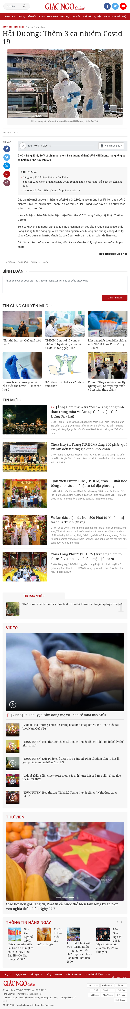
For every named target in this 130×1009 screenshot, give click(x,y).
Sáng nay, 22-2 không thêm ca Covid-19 (45, 177)
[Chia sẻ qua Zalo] (6, 165)
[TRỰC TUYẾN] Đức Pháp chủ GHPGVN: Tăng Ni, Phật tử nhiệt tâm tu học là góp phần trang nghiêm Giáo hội (71, 760)
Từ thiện (18, 24)
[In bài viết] (6, 182)
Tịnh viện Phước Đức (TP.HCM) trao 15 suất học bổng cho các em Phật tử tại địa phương (89, 483)
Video (42, 16)
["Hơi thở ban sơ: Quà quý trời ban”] (22, 324)
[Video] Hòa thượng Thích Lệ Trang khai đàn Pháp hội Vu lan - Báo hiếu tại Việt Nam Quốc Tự (71, 726)
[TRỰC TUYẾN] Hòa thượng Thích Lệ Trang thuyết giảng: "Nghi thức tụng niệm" (70, 794)
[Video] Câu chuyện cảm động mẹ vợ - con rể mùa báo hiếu (58, 715)
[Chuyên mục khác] (123, 24)
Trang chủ (9, 16)
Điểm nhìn (52, 16)
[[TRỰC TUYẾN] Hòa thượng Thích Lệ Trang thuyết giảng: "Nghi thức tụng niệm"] (12, 797)
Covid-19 (35, 262)
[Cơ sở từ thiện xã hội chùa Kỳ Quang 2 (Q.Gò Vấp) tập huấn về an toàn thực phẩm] (107, 365)
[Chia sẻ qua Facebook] (6, 148)
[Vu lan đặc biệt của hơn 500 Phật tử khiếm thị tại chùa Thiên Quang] (25, 530)
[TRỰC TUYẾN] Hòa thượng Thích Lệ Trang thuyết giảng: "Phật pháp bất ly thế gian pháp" (73, 743)
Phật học (65, 16)
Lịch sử (7, 24)
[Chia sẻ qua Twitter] (6, 157)
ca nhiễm (23, 262)
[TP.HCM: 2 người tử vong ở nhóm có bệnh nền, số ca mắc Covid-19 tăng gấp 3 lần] (65, 324)
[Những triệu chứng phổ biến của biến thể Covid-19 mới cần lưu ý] (22, 365)
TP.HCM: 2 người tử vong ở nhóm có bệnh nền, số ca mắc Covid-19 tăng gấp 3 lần (64, 344)
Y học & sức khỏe (36, 27)
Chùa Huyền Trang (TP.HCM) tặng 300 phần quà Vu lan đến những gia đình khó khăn (89, 446)
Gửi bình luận (115, 297)
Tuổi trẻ (87, 16)
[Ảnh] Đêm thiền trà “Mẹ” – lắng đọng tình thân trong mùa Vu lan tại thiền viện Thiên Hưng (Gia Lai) (87, 412)
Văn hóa (32, 16)
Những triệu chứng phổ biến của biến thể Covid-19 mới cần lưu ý (22, 385)
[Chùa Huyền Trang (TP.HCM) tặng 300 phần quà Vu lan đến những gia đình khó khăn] (25, 457)
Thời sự (21, 16)
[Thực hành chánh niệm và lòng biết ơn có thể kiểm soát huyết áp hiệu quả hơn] (12, 609)
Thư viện (15, 817)
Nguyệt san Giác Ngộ (115, 16)
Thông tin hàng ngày (28, 962)
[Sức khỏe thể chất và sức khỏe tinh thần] (65, 365)
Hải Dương (9, 262)
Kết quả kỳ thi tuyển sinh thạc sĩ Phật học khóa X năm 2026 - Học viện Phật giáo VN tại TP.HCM (20, 984)
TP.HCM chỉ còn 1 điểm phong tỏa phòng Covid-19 (51, 190)
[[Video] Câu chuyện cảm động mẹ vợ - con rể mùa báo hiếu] (65, 672)
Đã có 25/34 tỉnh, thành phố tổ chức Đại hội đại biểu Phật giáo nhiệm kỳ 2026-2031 (63, 946)
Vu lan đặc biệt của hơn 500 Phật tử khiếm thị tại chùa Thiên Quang (87, 519)
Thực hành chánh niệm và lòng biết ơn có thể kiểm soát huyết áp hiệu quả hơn (73, 604)
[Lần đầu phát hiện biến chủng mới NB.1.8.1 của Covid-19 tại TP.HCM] (107, 324)
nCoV (45, 262)
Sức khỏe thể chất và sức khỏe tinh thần (64, 384)
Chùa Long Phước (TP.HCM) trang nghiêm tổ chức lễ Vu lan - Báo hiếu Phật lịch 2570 (86, 556)
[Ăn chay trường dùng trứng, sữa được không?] (44, 974)
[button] (118, 982)
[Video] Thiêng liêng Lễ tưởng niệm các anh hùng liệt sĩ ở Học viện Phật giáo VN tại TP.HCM (72, 777)
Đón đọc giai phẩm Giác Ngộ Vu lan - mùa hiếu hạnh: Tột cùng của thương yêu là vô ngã (109, 982)
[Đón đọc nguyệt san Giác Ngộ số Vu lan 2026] (73, 974)
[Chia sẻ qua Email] (6, 174)
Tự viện (97, 16)
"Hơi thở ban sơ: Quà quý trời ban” (22, 342)
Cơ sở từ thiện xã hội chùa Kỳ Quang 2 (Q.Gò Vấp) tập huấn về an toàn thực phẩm (106, 385)
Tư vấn (76, 16)
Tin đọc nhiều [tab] (34, 596)
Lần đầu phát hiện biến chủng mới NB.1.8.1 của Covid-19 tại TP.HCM (107, 344)
